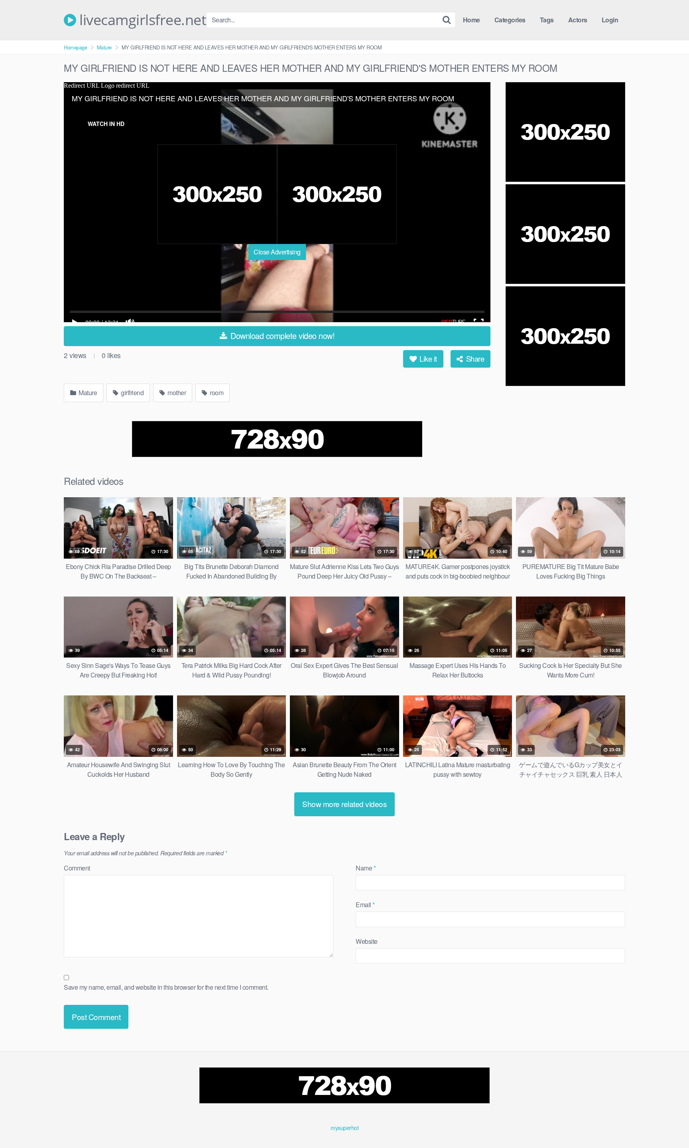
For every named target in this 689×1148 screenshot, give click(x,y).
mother (176, 392)
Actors (577, 19)
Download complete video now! (281, 335)
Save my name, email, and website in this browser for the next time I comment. (166, 987)
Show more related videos (344, 803)
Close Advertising (277, 251)
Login (610, 19)
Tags (547, 19)
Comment (77, 867)
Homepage (75, 47)
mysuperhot (344, 1127)
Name (366, 867)
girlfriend (132, 392)
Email (365, 904)
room (216, 392)
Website (367, 941)
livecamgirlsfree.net (141, 20)
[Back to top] (667, 1122)
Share (474, 358)
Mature (104, 47)
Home (471, 19)
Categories (510, 19)
